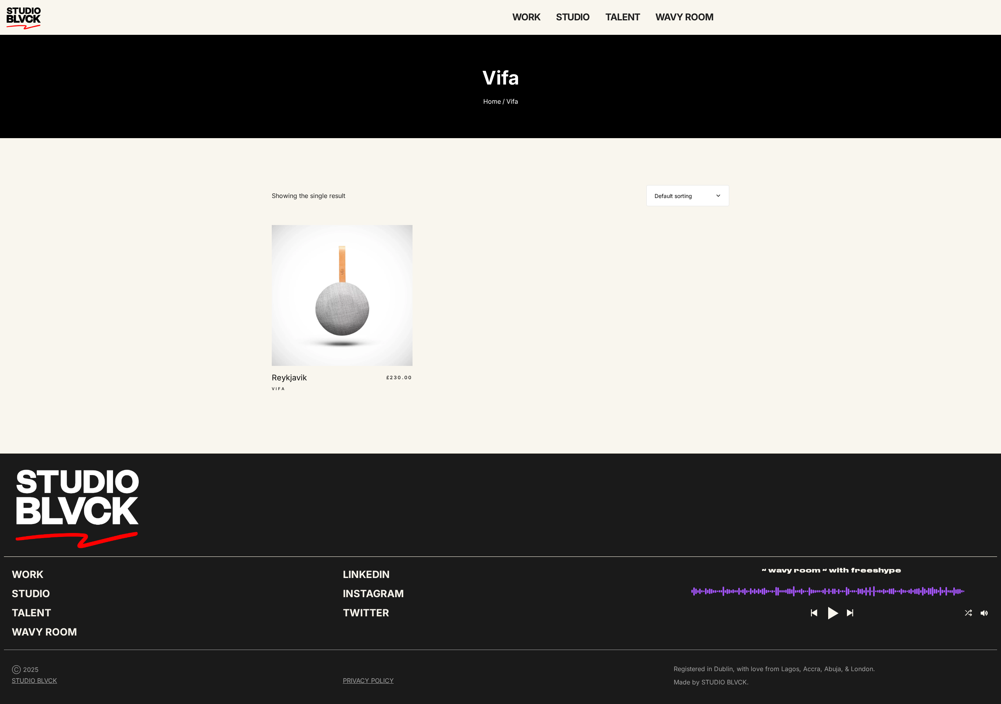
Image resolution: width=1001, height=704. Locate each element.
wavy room (684, 17)
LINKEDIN (366, 574)
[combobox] (687, 195)
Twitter (366, 613)
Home (492, 101)
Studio (573, 17)
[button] (814, 613)
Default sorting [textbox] (673, 196)
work (526, 17)
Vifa (512, 101)
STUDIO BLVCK (34, 680)
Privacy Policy (368, 680)
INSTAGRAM (373, 593)
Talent (622, 17)
